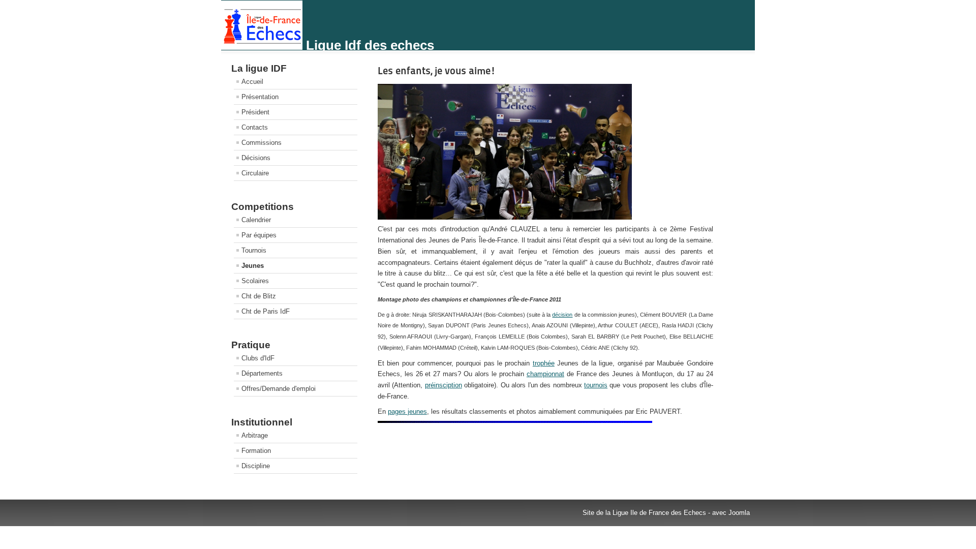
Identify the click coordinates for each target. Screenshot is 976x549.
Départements (262, 373)
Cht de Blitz (258, 296)
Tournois (253, 250)
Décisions (255, 158)
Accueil (252, 81)
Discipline (255, 466)
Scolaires (255, 281)
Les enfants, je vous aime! (437, 71)
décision (562, 315)
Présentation (260, 97)
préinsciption (443, 385)
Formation (256, 450)
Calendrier (256, 220)
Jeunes (252, 265)
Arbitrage (254, 435)
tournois (595, 385)
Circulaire (255, 173)
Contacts (254, 127)
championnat (545, 374)
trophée (544, 363)
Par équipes (259, 235)
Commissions (261, 142)
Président (255, 112)
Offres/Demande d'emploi (278, 388)
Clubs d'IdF (257, 358)
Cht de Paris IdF (265, 311)
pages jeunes (407, 411)
